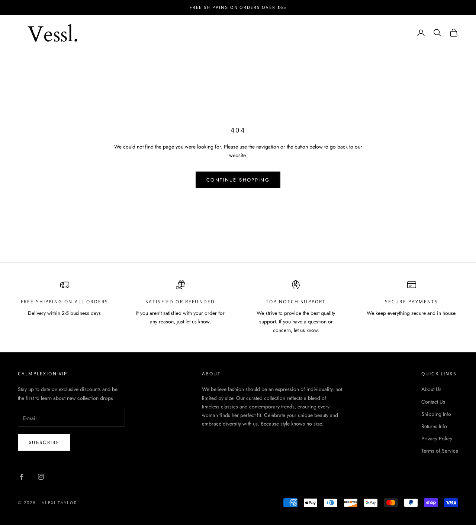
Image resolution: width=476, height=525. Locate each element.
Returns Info (434, 426)
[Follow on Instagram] (41, 476)
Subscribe (44, 442)
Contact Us (433, 401)
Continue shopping (238, 179)
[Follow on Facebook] (21, 476)
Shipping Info (436, 414)
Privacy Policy (436, 438)
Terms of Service (439, 450)
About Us (431, 389)
